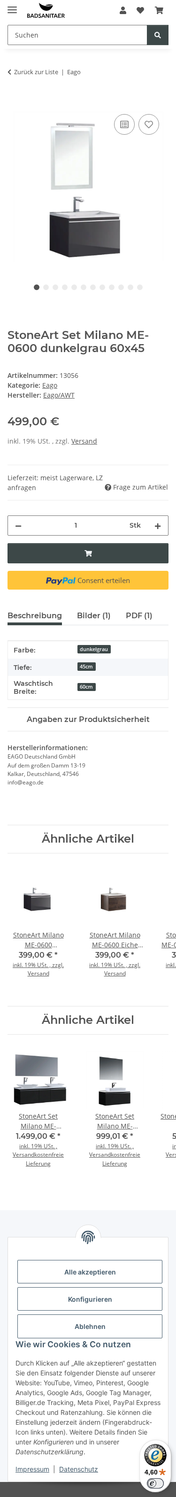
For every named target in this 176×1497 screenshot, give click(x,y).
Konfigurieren (90, 1299)
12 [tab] (140, 287)
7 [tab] (93, 287)
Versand (84, 441)
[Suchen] (157, 35)
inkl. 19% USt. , (38, 1146)
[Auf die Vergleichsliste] (124, 124)
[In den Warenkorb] (15, 101)
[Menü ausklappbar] (12, 6)
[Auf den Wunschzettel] (148, 124)
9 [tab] (112, 287)
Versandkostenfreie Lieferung (38, 1159)
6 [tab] (83, 287)
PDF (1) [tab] (139, 615)
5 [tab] (74, 287)
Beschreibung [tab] (35, 615)
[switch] (155, 1483)
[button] (123, 10)
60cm (86, 686)
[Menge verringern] (18, 525)
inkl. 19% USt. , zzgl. (38, 965)
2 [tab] (46, 287)
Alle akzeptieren (90, 1272)
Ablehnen (90, 1326)
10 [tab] (121, 287)
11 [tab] (130, 287)
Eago (49, 385)
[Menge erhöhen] (157, 525)
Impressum (32, 1469)
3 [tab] (55, 287)
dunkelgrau (94, 649)
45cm (86, 666)
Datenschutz (78, 1469)
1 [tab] (36, 287)
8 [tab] (102, 287)
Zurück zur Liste (36, 72)
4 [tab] (65, 287)
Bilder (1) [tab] (94, 615)
